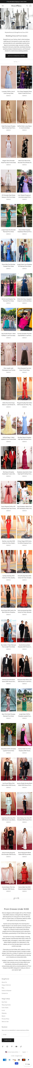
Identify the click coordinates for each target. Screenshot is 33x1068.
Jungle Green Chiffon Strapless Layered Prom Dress (24, 715)
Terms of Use (5, 1021)
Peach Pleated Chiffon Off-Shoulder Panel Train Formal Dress (8, 507)
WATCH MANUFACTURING (16, 55)
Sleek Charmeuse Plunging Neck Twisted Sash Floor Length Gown (8, 127)
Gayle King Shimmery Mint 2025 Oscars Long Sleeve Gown (8, 819)
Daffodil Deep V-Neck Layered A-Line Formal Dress (8, 438)
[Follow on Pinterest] (12, 1046)
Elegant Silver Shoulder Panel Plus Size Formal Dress (8, 161)
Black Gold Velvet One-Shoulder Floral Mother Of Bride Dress (24, 161)
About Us (4, 982)
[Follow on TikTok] (21, 1046)
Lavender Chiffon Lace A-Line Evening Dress (8, 92)
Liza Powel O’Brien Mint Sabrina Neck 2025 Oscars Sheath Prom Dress (8, 784)
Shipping (4, 1013)
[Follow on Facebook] (3, 1046)
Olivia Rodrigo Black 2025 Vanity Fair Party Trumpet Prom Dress (24, 577)
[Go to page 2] (18, 898)
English (24, 1052)
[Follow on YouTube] (16, 1046)
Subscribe (8, 1040)
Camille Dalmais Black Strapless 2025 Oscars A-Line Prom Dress (24, 646)
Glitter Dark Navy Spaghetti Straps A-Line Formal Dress (24, 300)
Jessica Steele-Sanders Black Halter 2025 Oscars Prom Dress (24, 784)
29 (17, 898)
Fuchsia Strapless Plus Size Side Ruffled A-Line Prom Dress (25, 334)
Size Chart (4, 1002)
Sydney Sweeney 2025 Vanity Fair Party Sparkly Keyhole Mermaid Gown (8, 577)
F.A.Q (3, 1010)
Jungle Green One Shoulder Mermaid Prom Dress (8, 230)
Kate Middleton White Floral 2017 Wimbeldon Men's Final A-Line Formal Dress (24, 507)
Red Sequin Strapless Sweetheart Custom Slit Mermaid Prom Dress (8, 473)
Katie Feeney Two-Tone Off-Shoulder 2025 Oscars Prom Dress (24, 819)
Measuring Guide (6, 1005)
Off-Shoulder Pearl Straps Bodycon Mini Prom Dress (8, 196)
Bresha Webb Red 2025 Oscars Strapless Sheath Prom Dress (24, 888)
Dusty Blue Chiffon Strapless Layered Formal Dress (8, 749)
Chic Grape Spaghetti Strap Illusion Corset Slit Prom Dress (24, 92)
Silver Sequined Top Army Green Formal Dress (24, 369)
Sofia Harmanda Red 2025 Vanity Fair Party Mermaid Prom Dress (24, 611)
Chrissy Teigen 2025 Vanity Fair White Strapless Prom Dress (24, 542)
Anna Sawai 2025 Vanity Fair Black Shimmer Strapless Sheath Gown (8, 611)
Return (3, 1016)
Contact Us (5, 993)
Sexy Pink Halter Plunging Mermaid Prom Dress (8, 715)
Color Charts (5, 1007)
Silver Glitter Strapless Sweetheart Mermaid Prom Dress (25, 231)
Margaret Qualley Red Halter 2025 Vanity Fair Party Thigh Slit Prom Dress (24, 404)
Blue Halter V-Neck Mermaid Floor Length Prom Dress (8, 646)
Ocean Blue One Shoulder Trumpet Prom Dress (8, 265)
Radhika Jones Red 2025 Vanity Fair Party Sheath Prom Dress (8, 542)
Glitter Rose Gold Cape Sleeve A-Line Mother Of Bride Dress (8, 404)
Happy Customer (6, 985)
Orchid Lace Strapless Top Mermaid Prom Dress (8, 300)
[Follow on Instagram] (7, 1046)
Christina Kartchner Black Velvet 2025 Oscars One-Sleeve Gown (8, 680)
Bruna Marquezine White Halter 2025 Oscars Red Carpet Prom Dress (24, 853)
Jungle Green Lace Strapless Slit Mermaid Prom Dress (24, 265)
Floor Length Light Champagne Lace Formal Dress (8, 369)
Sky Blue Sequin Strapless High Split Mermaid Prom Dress (24, 438)
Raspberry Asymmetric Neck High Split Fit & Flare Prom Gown (24, 473)
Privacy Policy (5, 1018)
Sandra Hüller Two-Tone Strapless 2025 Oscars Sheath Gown (24, 750)
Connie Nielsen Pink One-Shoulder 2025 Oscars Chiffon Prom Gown (8, 888)
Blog (3, 987)
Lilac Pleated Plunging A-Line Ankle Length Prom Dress (24, 196)
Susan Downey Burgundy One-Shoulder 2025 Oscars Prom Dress (8, 853)
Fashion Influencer (6, 990)
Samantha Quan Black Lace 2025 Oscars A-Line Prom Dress (24, 680)
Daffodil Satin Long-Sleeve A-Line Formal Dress (24, 127)
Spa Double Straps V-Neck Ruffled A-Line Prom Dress (8, 334)
